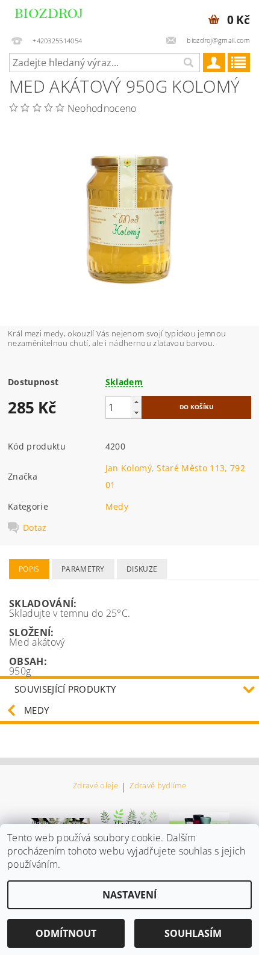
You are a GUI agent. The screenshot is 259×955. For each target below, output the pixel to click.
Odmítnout (66, 933)
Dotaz (35, 527)
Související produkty (65, 689)
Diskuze (141, 569)
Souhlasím (193, 933)
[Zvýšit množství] (136, 401)
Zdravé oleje (95, 786)
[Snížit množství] (136, 412)
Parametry (83, 569)
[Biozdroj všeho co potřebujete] (61, 15)
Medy (116, 506)
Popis (29, 569)
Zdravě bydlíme (158, 786)
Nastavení (129, 894)
